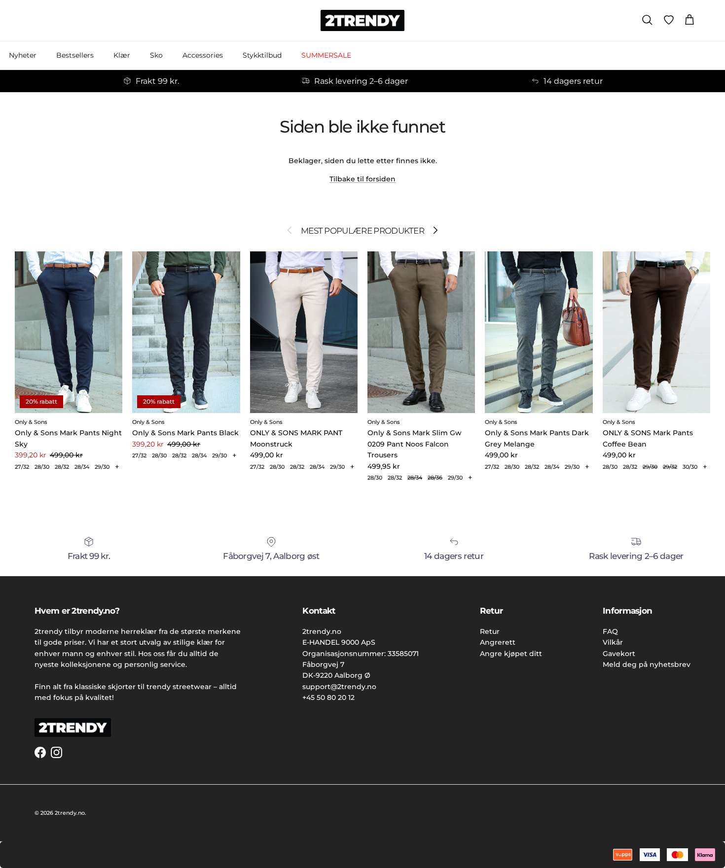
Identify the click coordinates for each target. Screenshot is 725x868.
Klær (121, 55)
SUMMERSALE (326, 55)
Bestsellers (75, 55)
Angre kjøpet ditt (511, 653)
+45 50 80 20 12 (328, 697)
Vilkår (613, 642)
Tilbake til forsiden (362, 178)
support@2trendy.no (339, 686)
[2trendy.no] (362, 20)
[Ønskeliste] (669, 20)
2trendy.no (70, 812)
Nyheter (22, 55)
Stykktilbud (262, 55)
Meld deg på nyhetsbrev (646, 664)
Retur (490, 631)
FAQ (610, 631)
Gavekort (619, 653)
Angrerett (497, 642)
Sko (156, 55)
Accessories (202, 55)
